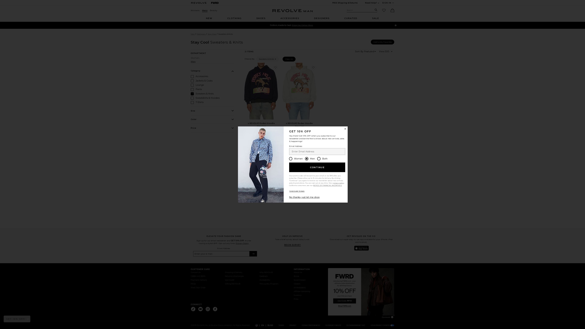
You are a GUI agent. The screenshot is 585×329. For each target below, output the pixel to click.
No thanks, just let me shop (304, 197)
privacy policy (338, 183)
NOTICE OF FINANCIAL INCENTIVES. (327, 185)
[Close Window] (345, 128)
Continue (317, 167)
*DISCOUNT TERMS (297, 191)
